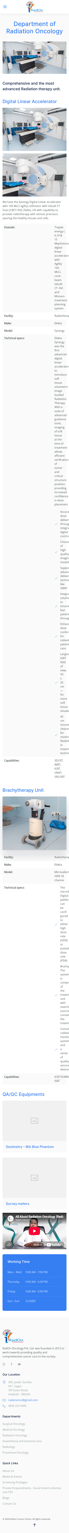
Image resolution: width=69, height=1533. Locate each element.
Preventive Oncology (15, 1452)
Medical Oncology (14, 1429)
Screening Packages (15, 1482)
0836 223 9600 (17, 1406)
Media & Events (12, 1476)
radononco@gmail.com (23, 1400)
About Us (8, 1471)
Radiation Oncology (15, 1435)
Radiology (9, 1447)
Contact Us (9, 1503)
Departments (11, 1416)
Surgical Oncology (14, 1424)
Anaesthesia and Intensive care (22, 1441)
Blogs (6, 1498)
